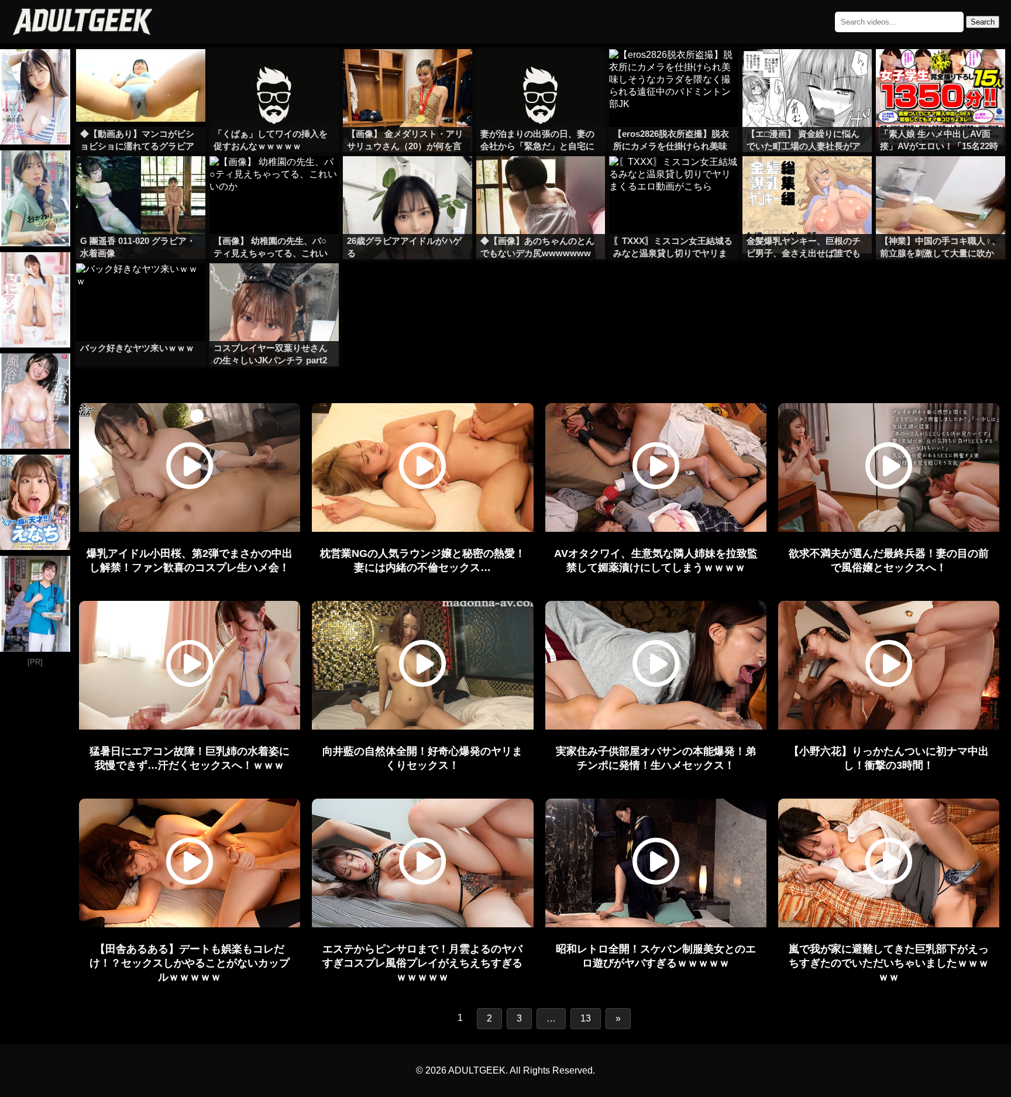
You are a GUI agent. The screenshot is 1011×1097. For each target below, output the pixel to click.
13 (585, 1018)
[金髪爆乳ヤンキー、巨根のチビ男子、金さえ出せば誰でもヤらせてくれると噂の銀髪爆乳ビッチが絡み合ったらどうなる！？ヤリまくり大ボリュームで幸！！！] (807, 179)
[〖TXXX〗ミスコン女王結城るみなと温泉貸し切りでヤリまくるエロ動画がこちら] (673, 179)
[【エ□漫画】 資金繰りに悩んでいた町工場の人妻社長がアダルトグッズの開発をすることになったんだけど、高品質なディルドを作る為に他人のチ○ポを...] (807, 72)
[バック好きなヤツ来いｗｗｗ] (140, 286)
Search (983, 22)
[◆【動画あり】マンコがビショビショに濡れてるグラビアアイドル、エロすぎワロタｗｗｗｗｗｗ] (140, 72)
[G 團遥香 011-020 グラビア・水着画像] (140, 179)
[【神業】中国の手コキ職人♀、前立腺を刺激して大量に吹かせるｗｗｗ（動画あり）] (940, 179)
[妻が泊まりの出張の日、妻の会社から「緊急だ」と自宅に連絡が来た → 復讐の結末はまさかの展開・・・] (541, 72)
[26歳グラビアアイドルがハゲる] (407, 179)
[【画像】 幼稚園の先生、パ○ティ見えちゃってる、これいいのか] (274, 179)
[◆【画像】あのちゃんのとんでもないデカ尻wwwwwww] (541, 179)
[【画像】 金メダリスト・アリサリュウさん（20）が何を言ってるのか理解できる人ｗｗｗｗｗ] (407, 72)
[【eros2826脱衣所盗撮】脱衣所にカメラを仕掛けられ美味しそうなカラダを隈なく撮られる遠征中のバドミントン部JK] (673, 72)
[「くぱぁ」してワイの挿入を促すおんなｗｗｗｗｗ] (274, 72)
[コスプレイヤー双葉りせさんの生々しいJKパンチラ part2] (274, 286)
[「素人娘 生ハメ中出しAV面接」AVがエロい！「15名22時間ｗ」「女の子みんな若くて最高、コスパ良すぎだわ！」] (940, 72)
